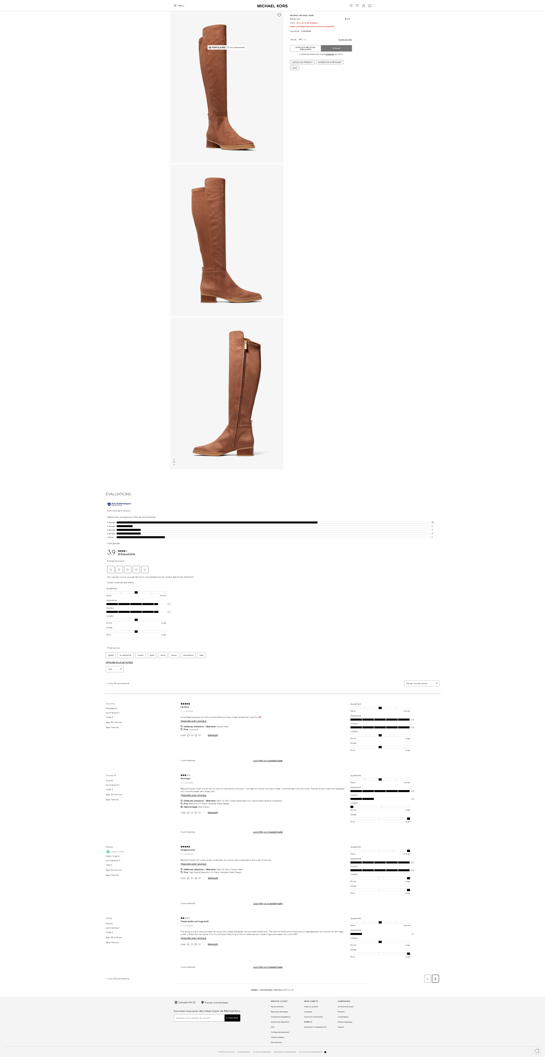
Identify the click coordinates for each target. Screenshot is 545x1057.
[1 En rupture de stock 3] (174, 459)
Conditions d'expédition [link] (281, 1017)
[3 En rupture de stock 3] (174, 464)
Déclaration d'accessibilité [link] (285, 1052)
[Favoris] (357, 5)
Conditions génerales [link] (262, 1052)
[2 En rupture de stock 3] (174, 461)
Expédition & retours (329, 62)
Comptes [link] (308, 1011)
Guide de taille (345, 39)
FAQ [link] (272, 1027)
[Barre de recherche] (351, 5)
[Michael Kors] (272, 5)
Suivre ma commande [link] (313, 1017)
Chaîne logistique (345, 1022)
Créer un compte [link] (311, 1006)
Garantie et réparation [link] (280, 1022)
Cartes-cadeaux (277, 1037)
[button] (537, 1051)
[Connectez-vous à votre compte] (363, 5)
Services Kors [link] (276, 1042)
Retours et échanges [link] (279, 1011)
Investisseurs (343, 1017)
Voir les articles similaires (305, 48)
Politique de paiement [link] (280, 1032)
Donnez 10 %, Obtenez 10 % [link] (315, 1027)
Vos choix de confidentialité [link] (310, 1052)
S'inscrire (232, 1018)
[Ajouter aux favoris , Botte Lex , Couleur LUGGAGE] (279, 15)
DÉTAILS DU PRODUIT (303, 62)
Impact (341, 1027)
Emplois (341, 1011)
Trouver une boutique (216, 1002)
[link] (308, 1022)
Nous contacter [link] (277, 1006)
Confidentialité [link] (244, 1052)
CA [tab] (300, 39)
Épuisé (336, 48)
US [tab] (305, 39)
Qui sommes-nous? (346, 1006)
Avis (295, 68)
